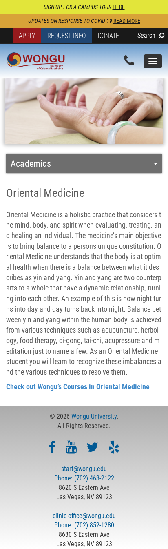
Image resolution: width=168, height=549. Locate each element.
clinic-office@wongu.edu (84, 516)
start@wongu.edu (84, 469)
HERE (119, 7)
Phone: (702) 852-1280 (84, 525)
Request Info (66, 36)
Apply (27, 36)
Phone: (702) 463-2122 (84, 478)
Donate (108, 36)
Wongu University (94, 416)
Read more (126, 21)
